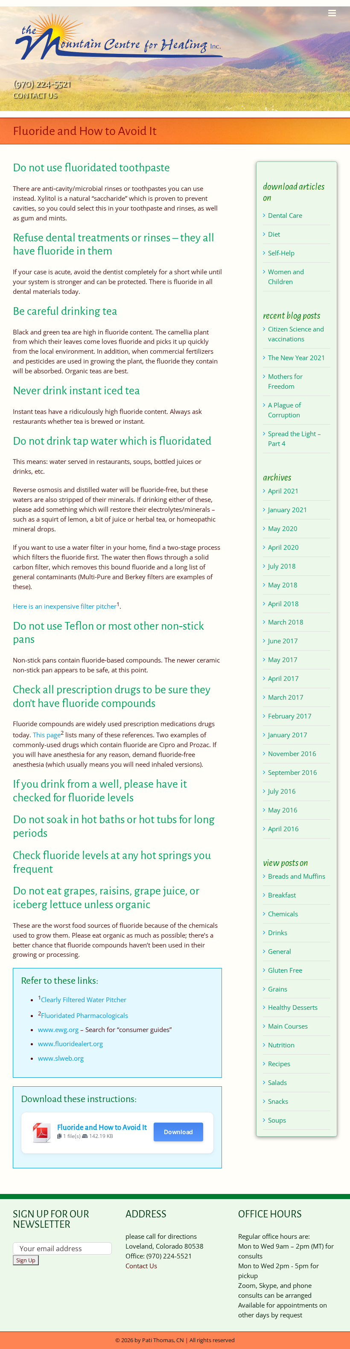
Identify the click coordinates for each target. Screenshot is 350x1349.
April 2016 (283, 828)
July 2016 (282, 791)
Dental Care (285, 215)
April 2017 (283, 678)
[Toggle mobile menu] (332, 13)
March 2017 (285, 697)
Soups (277, 1120)
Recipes (279, 1063)
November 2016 (292, 753)
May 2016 (283, 810)
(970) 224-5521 (42, 83)
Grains (277, 989)
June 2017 (283, 640)
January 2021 (287, 509)
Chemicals (283, 913)
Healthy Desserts (293, 1007)
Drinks (277, 932)
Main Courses (288, 1026)
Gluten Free (285, 970)
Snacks (278, 1101)
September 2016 (292, 772)
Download (178, 1131)
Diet (274, 234)
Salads (277, 1082)
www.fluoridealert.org (70, 1043)
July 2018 (282, 566)
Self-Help (281, 253)
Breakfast (282, 895)
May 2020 (283, 528)
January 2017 (287, 734)
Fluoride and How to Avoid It (102, 1127)
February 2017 (290, 716)
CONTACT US (35, 95)
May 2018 (283, 585)
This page (47, 734)
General (279, 951)
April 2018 (283, 603)
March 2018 (285, 622)
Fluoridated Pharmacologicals (84, 1015)
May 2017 (283, 659)
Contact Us (141, 1265)
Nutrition (281, 1045)
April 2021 (283, 491)
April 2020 (283, 547)
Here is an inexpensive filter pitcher (65, 606)
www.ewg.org (58, 1029)
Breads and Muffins (296, 876)
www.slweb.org (61, 1058)
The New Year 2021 (296, 357)
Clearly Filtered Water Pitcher (83, 999)
